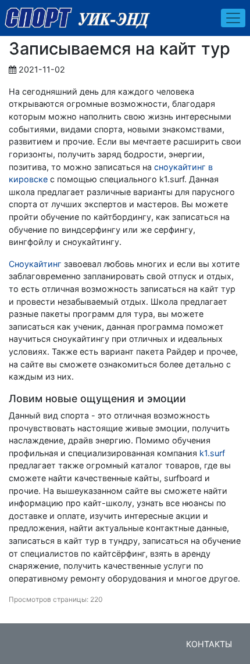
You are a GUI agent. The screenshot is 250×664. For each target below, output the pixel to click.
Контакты (209, 644)
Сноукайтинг (35, 264)
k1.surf (212, 453)
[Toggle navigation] (233, 18)
